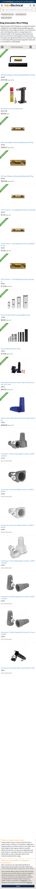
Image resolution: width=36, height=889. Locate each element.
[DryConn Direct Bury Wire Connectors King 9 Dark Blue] (18, 404)
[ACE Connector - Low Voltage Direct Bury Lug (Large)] (18, 265)
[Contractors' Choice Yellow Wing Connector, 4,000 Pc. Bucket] (18, 547)
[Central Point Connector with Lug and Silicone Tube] (18, 654)
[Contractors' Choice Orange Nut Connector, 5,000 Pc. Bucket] (18, 583)
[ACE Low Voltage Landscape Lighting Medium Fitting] (18, 61)
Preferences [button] (29, 882)
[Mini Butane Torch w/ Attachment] (18, 95)
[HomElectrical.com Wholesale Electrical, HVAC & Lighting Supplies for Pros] (13, 5)
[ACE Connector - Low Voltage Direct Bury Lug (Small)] (18, 196)
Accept (18, 886)
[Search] (3, 10)
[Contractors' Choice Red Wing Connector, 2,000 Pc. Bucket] (18, 476)
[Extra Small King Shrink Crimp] (18, 335)
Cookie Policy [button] (24, 880)
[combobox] (18, 9)
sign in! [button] (32, 1)
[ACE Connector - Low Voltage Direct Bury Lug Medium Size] (18, 230)
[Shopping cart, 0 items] (34, 5)
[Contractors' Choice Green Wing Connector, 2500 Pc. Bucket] (18, 440)
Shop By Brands (21, 14)
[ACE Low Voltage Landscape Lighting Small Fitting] (18, 129)
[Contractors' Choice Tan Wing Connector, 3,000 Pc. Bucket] (18, 511)
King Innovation (6, 18)
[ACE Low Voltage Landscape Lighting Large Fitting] (18, 162)
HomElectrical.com (7, 14)
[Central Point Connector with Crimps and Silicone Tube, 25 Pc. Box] (18, 369)
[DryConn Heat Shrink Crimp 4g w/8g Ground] (18, 301)
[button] (2, 5)
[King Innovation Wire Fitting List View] (33, 47)
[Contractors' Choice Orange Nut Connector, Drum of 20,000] (18, 618)
